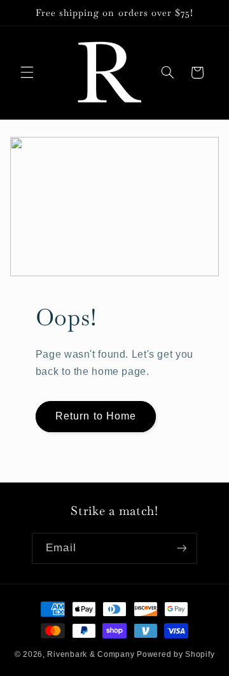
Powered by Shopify (175, 654)
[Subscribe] (181, 548)
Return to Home (95, 416)
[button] (26, 72)
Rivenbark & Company (90, 654)
